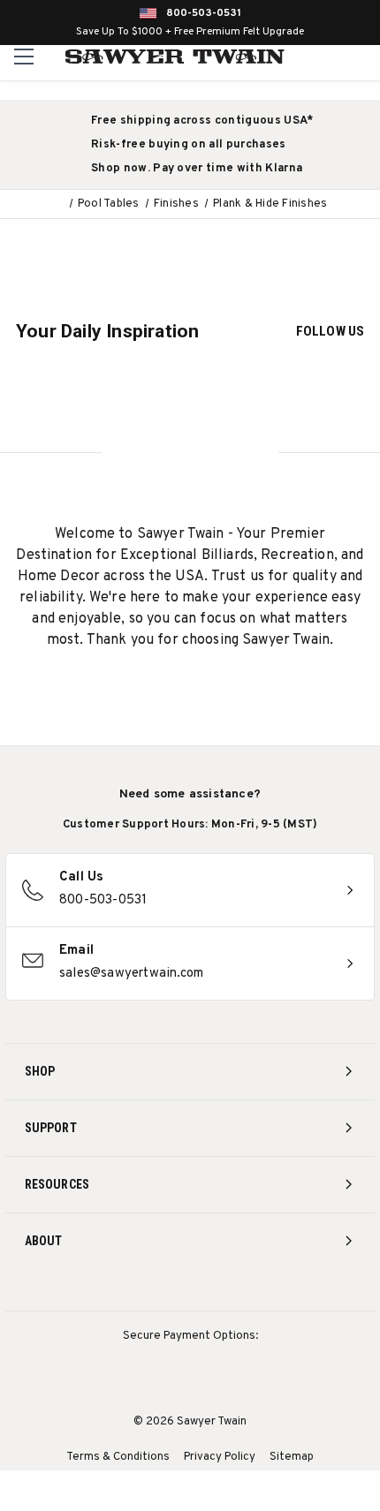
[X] (223, 1288)
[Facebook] (157, 1288)
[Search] (327, 56)
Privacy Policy (219, 1457)
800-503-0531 (203, 13)
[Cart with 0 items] (363, 56)
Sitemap (292, 1457)
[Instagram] (125, 1288)
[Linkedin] (256, 1288)
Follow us (330, 331)
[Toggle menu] (24, 56)
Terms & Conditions (118, 1457)
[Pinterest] (190, 1288)
